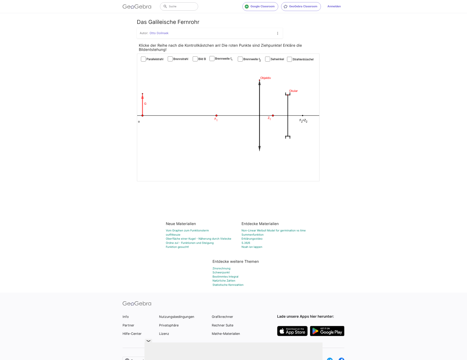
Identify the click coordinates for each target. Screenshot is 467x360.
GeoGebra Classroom (303, 6)
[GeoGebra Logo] (137, 6)
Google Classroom (262, 6)
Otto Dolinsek (159, 33)
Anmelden (334, 6)
